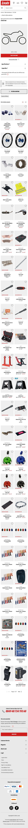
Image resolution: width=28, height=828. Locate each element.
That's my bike (14, 55)
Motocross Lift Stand (20, 372)
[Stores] (14, 3)
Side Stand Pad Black (21, 587)
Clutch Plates (21, 175)
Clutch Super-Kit (20, 123)
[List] (25, 102)
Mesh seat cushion (7, 199)
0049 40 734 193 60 (16, 711)
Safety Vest (20, 199)
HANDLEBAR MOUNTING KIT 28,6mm (7, 125)
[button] (25, 8)
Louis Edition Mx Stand (7, 396)
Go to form (10, 85)
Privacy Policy (4, 762)
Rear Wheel (20, 151)
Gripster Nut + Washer (7, 564)
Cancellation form (5, 767)
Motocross (20, 396)
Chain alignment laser (21, 684)
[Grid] (23, 102)
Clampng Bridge (7, 541)
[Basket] (26, 3)
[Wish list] (22, 3)
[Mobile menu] (2, 8)
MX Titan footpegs (7, 444)
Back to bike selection (7, 15)
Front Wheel (7, 151)
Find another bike (13, 59)
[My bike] (18, 3)
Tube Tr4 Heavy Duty (20, 347)
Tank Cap (7, 469)
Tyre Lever (21, 274)
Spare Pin (7, 299)
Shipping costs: (6, 821)
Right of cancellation (6, 765)
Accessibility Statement (6, 770)
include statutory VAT (13, 819)
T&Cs (2, 760)
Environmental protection (7, 772)
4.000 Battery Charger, (21, 299)
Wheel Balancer (7, 372)
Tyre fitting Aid (7, 684)
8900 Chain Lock (20, 516)
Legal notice (4, 757)
